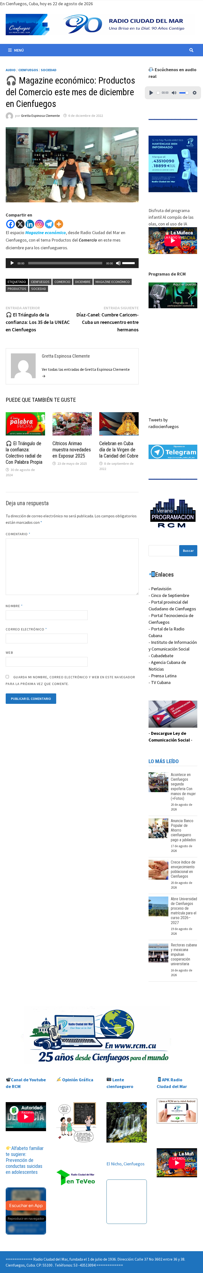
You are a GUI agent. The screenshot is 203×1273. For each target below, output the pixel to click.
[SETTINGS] (195, 93)
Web (9, 652)
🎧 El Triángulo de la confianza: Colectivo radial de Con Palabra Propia (24, 452)
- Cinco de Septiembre (169, 595)
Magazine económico (113, 281)
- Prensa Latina (163, 676)
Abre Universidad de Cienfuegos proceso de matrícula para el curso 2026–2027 (184, 911)
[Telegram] (49, 224)
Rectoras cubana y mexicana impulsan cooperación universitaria (184, 954)
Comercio (62, 281)
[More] (58, 224)
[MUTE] (174, 93)
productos (17, 288)
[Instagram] (39, 224)
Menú (19, 50)
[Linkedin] (29, 224)
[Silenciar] (118, 263)
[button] (173, 295)
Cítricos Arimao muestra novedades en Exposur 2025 (71, 449)
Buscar (188, 550)
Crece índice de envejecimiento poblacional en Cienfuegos (183, 869)
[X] (20, 224)
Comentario (18, 534)
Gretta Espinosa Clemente (40, 115)
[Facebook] (10, 224)
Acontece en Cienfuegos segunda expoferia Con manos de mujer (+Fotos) (183, 786)
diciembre (83, 281)
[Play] (151, 93)
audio (11, 70)
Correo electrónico (26, 629)
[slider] (129, 262)
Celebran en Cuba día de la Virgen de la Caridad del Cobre (118, 449)
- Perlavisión (160, 588)
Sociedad (48, 70)
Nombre (14, 606)
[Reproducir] (12, 263)
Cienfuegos (28, 70)
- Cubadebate (161, 655)
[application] (72, 263)
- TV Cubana (160, 682)
